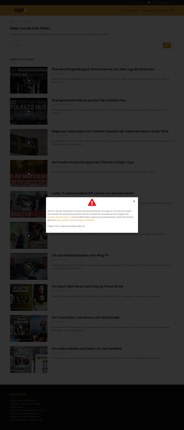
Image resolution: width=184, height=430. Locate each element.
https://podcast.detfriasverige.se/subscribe (75, 220)
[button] (134, 201)
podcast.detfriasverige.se (58, 217)
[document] (92, 215)
